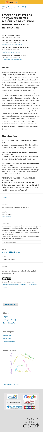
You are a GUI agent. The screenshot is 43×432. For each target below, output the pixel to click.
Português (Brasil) (9, 320)
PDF (6, 197)
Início (3, 7)
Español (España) (9, 323)
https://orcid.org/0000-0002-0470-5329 (12, 59)
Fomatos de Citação (10, 242)
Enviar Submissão (10, 304)
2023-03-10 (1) (7, 217)
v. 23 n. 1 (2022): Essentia (24, 7)
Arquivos (11, 7)
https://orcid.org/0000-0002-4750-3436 (12, 52)
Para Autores (7, 338)
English (5, 317)
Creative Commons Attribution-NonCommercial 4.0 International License (19, 284)
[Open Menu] (2, 2)
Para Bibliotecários (9, 342)
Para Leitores (7, 335)
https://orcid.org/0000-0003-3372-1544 (12, 44)
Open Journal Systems (11, 385)
